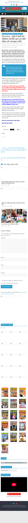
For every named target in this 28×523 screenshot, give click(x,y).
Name (2, 257)
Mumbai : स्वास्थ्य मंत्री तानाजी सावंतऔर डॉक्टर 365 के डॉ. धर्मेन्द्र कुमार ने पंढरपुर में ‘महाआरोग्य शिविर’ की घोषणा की (13, 150)
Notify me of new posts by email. (10, 283)
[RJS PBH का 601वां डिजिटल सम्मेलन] (14, 210)
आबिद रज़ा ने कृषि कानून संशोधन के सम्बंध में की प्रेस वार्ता (13, 203)
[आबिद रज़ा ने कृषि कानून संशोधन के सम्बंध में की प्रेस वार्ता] (14, 188)
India (11, 33)
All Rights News (5, 33)
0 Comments (20, 43)
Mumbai (15, 33)
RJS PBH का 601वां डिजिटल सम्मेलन (9, 224)
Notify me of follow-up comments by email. (12, 280)
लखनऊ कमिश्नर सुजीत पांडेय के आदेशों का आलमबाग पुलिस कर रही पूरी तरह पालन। (13, 182)
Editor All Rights (13, 43)
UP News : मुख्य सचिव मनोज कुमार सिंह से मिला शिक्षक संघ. (13, 159)
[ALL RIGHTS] (2, 13)
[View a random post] (25, 13)
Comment (3, 238)
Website (3, 272)
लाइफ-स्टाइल (20, 33)
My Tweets (3, 327)
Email (2, 265)
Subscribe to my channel (14, 494)
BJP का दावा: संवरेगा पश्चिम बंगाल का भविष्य (15, 2)
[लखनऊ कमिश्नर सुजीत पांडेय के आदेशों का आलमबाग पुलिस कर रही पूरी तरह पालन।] (14, 167)
